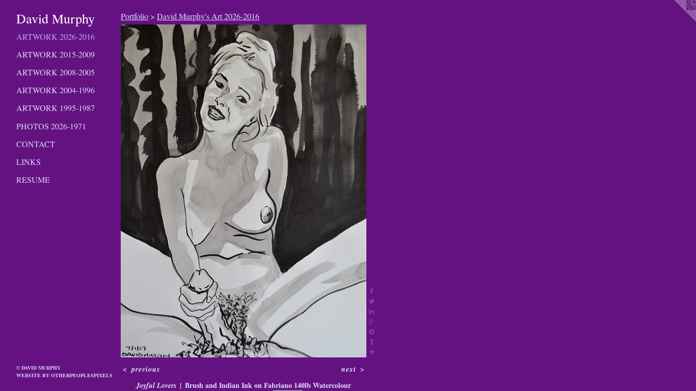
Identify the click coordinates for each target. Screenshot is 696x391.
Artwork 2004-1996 (55, 90)
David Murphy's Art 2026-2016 (208, 16)
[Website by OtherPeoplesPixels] (675, 20)
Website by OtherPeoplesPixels (64, 375)
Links (28, 161)
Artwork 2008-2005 (55, 72)
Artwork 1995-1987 (55, 107)
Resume (33, 179)
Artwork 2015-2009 (55, 54)
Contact (35, 143)
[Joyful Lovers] (243, 190)
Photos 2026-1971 (51, 126)
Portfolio (134, 16)
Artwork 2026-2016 (55, 36)
